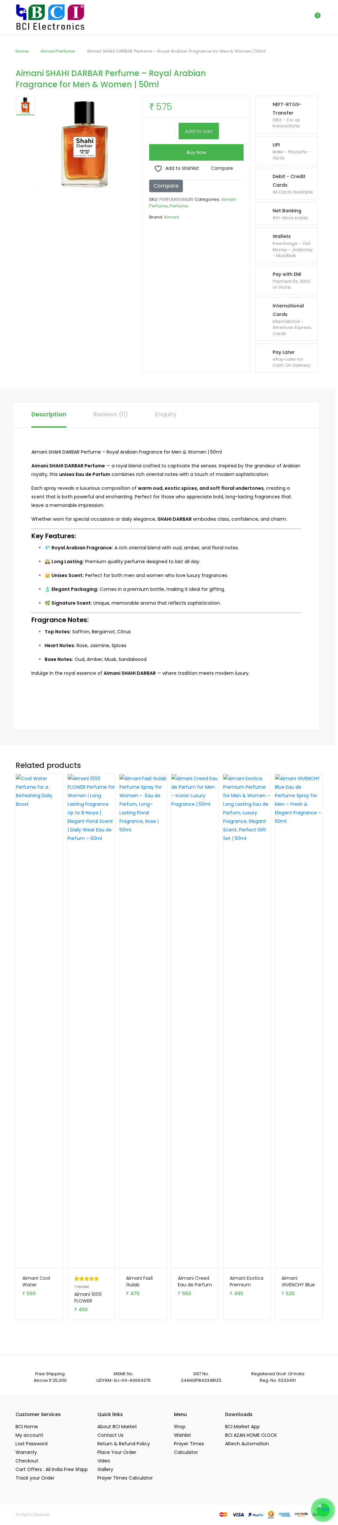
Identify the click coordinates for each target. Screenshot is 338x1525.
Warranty (26, 1452)
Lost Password (32, 1443)
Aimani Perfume (58, 51)
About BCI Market (117, 1426)
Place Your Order (116, 1452)
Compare (222, 168)
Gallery (105, 1469)
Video (103, 1461)
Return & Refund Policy (123, 1443)
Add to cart (199, 131)
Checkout (27, 1461)
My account (29, 1435)
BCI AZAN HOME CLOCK (251, 1435)
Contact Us (110, 1435)
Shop (180, 1426)
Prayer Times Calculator (125, 1478)
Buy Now (196, 152)
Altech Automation (247, 1443)
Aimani (171, 217)
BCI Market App (242, 1426)
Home (22, 51)
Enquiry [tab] (165, 414)
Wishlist (182, 1435)
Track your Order (35, 1478)
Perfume (179, 206)
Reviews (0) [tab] (110, 414)
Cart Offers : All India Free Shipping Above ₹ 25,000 (51, 1469)
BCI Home (27, 1426)
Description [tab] (48, 414)
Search (286, 17)
